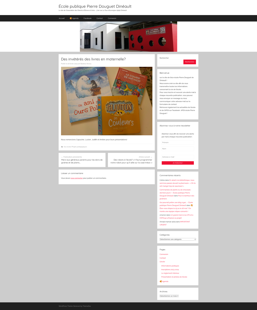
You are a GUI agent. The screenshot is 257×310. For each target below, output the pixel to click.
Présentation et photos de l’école (174, 277)
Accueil (62, 18)
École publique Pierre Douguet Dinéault (95, 6)
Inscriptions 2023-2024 (170, 270)
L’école (162, 262)
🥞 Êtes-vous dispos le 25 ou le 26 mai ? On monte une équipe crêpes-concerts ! (176, 208)
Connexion (112, 18)
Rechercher (164, 58)
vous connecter (77, 178)
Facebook (87, 18)
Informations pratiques (170, 266)
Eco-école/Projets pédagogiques (75, 147)
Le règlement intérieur (170, 273)
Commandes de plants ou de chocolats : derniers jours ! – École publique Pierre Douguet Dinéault (175, 193)
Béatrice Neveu (86, 64)
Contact (100, 18)
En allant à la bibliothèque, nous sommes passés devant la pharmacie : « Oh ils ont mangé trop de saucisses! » (178, 183)
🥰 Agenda (74, 18)
